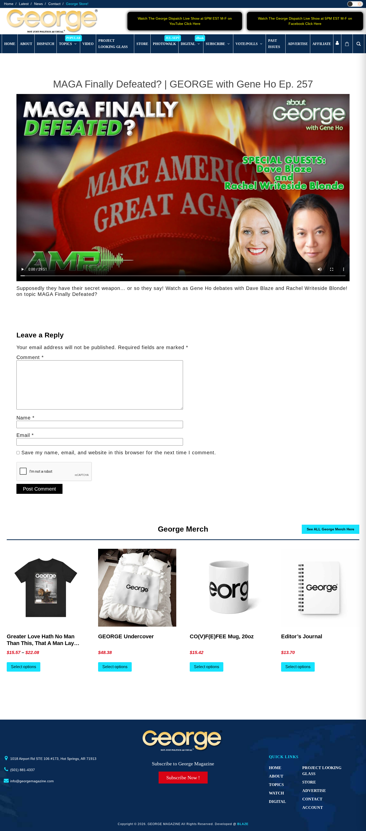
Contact (54, 4)
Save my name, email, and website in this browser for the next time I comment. (118, 452)
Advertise (314, 790)
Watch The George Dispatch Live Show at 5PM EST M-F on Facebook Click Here (305, 21)
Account (312, 807)
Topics (276, 785)
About (276, 776)
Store (309, 782)
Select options (23, 667)
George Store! (77, 4)
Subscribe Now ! (183, 777)
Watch (276, 793)
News (38, 4)
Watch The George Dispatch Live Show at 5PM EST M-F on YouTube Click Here (185, 21)
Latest (24, 4)
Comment (30, 357)
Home (8, 4)
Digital (277, 801)
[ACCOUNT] (337, 44)
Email (25, 435)
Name (25, 417)
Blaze (242, 824)
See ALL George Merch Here (330, 529)
